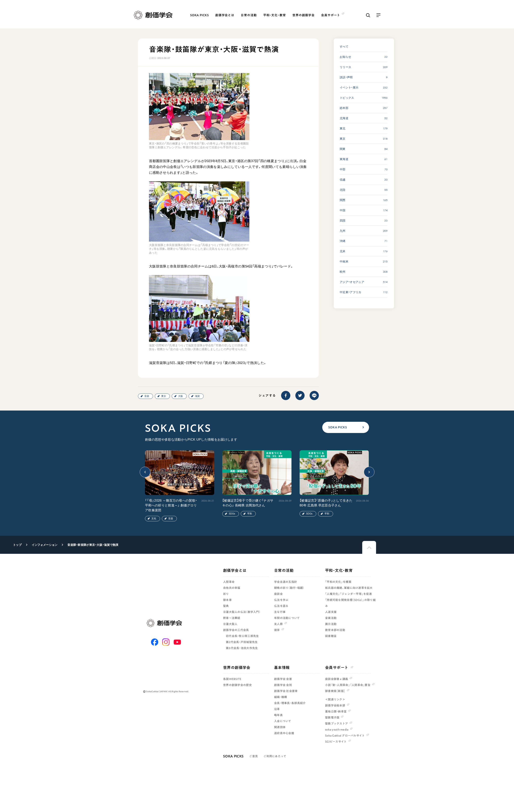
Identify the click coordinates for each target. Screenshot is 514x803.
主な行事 (280, 612)
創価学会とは (224, 15)
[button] (145, 472)
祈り (226, 594)
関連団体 (280, 727)
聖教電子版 (332, 717)
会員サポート (336, 667)
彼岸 (277, 630)
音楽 (146, 396)
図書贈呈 (331, 636)
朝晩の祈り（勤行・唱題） (289, 587)
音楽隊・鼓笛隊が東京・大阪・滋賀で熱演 (92, 544)
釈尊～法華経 (231, 618)
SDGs (232, 513)
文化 (153, 518)
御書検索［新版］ (335, 691)
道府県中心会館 (284, 733)
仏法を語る (281, 606)
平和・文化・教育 (274, 15)
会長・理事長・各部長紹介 (290, 703)
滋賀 (197, 396)
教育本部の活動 (335, 630)
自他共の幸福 (231, 587)
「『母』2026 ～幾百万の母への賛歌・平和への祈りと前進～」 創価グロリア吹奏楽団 (171, 505)
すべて (344, 46)
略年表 (278, 715)
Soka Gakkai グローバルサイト (345, 735)
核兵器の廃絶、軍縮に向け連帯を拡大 (349, 587)
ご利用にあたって (274, 756)
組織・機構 (280, 697)
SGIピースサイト (336, 741)
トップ (17, 544)
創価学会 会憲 (283, 679)
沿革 (277, 709)
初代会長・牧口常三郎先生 (242, 636)
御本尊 (227, 600)
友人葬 (278, 624)
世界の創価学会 (303, 15)
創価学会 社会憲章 (286, 691)
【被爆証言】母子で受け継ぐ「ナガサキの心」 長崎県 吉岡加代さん (247, 503)
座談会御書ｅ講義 (336, 679)
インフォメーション (45, 544)
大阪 (180, 396)
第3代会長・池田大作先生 (242, 648)
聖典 (226, 606)
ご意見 (253, 756)
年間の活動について (287, 618)
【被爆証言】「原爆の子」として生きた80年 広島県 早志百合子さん (326, 503)
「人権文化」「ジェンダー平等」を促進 (348, 594)
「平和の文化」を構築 (338, 581)
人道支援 (331, 612)
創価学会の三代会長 (236, 630)
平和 (249, 513)
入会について (282, 721)
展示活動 (331, 624)
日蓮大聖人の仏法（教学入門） (241, 612)
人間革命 (229, 581)
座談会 (278, 594)
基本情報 (282, 667)
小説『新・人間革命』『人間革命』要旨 (347, 685)
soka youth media (336, 729)
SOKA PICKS (199, 15)
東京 (163, 396)
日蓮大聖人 (230, 624)
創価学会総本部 (335, 705)
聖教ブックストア (336, 723)
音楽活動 (331, 618)
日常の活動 (249, 15)
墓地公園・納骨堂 (336, 711)
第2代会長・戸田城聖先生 (242, 642)
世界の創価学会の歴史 (237, 685)
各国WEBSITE (232, 679)
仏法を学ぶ (281, 600)
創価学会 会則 (283, 685)
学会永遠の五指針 (285, 581)
